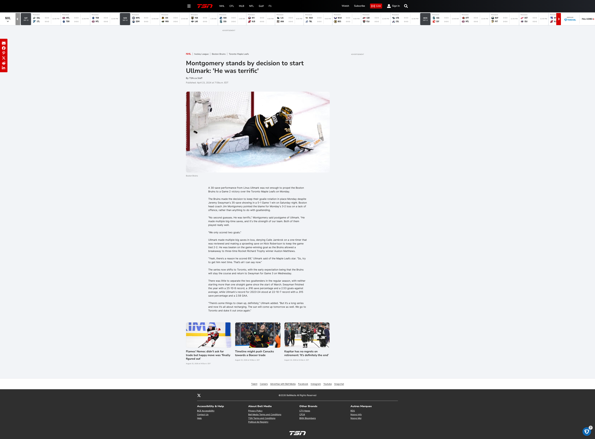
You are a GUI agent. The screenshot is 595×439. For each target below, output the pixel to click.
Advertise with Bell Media (283, 384)
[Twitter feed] (199, 395)
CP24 (302, 414)
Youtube (327, 384)
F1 (270, 6)
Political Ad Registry (258, 422)
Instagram (316, 384)
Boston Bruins (219, 54)
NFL (251, 6)
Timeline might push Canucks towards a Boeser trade (254, 353)
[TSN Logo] (205, 6)
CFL (231, 6)
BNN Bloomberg (307, 418)
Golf (261, 6)
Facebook (303, 384)
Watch (345, 6)
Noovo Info (356, 414)
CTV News (304, 410)
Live (378, 6)
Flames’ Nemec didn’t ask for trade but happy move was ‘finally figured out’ (208, 355)
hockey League (201, 54)
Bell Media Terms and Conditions (264, 414)
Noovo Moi (355, 418)
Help (199, 418)
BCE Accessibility (205, 410)
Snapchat (339, 384)
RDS (352, 410)
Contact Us (202, 414)
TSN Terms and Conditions (261, 418)
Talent (254, 384)
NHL (222, 6)
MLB (241, 6)
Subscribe (359, 6)
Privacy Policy (255, 410)
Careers (264, 384)
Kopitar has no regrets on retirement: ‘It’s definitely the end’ (306, 353)
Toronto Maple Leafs (239, 54)
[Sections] (189, 6)
